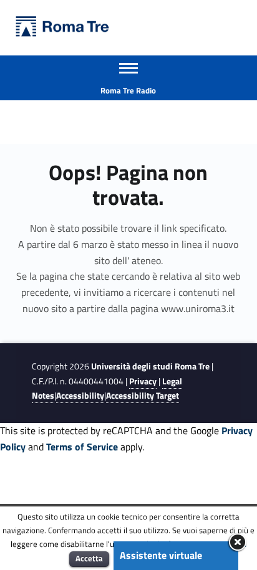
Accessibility (80, 395)
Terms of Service (82, 446)
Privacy (143, 381)
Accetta (89, 558)
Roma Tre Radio (128, 90)
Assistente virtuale (161, 555)
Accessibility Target (142, 395)
